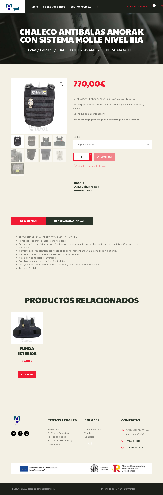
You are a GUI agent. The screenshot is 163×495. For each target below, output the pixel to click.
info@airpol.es (134, 441)
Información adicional (68, 221)
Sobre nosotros (92, 430)
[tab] (28, 221)
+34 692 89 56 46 (134, 448)
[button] (89, 166)
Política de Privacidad (59, 433)
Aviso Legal (54, 430)
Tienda (44, 50)
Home (32, 50)
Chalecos (94, 187)
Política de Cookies (58, 437)
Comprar (106, 156)
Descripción (28, 221)
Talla (76, 137)
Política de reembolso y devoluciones (60, 442)
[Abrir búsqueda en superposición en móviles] (88, 442)
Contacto (89, 437)
